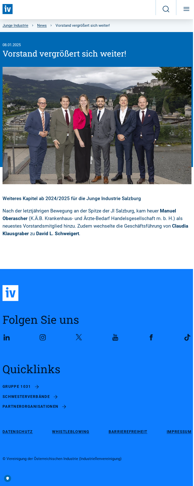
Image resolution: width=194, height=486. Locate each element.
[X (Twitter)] (79, 337)
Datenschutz (18, 432)
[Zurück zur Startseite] (8, 9)
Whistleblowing (70, 432)
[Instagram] (43, 337)
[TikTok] (187, 337)
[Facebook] (151, 337)
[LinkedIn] (7, 337)
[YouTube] (115, 337)
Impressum (179, 432)
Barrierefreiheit (128, 432)
